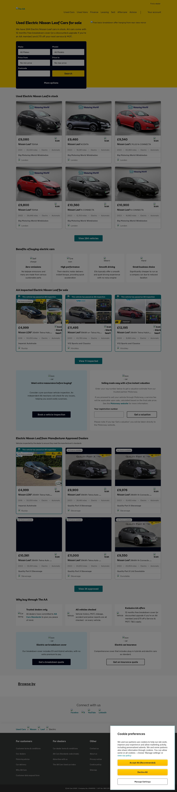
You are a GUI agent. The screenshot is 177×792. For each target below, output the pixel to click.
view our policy (124, 755)
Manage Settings (142, 781)
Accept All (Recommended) (142, 762)
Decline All (142, 772)
